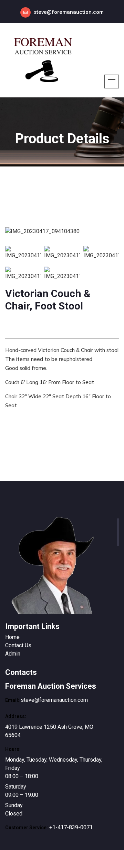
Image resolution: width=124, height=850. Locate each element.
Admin (12, 653)
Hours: (13, 749)
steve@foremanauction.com (69, 12)
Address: (15, 716)
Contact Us (18, 645)
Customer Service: (26, 827)
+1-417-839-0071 (71, 827)
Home (12, 637)
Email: (12, 700)
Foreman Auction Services (50, 686)
